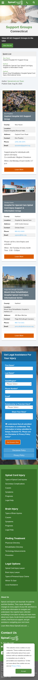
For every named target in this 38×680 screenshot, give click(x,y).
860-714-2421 (19, 323)
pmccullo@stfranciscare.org (24, 326)
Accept (23, 671)
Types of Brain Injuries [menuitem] (13, 513)
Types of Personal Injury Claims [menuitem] (17, 576)
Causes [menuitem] (8, 488)
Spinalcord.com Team (15, 81)
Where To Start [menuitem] (10, 581)
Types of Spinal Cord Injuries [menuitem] (16, 480)
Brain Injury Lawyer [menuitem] (12, 572)
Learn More (19, 169)
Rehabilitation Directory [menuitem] (14, 547)
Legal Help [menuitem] (9, 500)
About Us (5, 597)
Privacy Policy (16, 666)
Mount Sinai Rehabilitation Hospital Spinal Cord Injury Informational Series (19, 73)
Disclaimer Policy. (6, 677)
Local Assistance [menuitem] (11, 585)
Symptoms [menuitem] (9, 492)
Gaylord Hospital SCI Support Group (15, 59)
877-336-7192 (8, 643)
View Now (6, 45)
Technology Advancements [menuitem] (15, 551)
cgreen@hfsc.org (20, 235)
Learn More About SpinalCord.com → (15, 626)
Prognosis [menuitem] (9, 496)
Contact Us (9, 632)
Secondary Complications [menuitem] (15, 484)
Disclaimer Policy (19, 450)
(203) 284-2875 (20, 142)
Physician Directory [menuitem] (12, 543)
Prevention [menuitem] (9, 555)
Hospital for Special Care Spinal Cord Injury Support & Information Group (18, 65)
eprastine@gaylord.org (22, 145)
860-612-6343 (19, 231)
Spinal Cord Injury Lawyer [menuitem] (15, 568)
